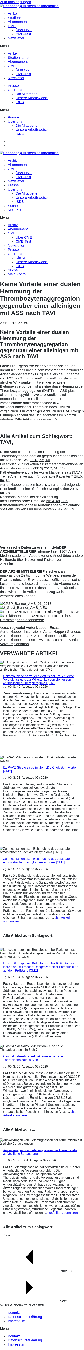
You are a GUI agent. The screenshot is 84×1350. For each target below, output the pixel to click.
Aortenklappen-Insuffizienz (20, 632)
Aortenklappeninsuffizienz (54, 636)
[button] (42, 46)
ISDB (20, 102)
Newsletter (16, 38)
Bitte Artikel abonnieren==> (36, 419)
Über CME (24, 30)
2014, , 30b (57, 501)
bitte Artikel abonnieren (62, 1212)
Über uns (15, 90)
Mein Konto (17, 210)
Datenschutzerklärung (25, 1317)
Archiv (13, 161)
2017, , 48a (54, 468)
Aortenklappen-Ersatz (43, 628)
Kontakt (14, 1313)
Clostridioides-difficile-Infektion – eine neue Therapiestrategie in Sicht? (33, 1058)
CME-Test (23, 34)
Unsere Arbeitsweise (32, 98)
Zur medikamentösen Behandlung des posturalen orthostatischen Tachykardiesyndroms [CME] (37, 860)
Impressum (16, 1321)
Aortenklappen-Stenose (61, 632)
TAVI (40, 640)
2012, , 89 (64, 509)
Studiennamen (19, 18)
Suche (13, 206)
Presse (13, 86)
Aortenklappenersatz (16, 636)
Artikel (13, 14)
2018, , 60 (40, 460)
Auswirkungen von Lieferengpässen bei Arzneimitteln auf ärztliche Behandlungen (40, 1152)
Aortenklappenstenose (17, 640)
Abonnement (18, 22)
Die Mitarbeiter (27, 94)
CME (12, 26)
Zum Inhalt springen (15, 2)
